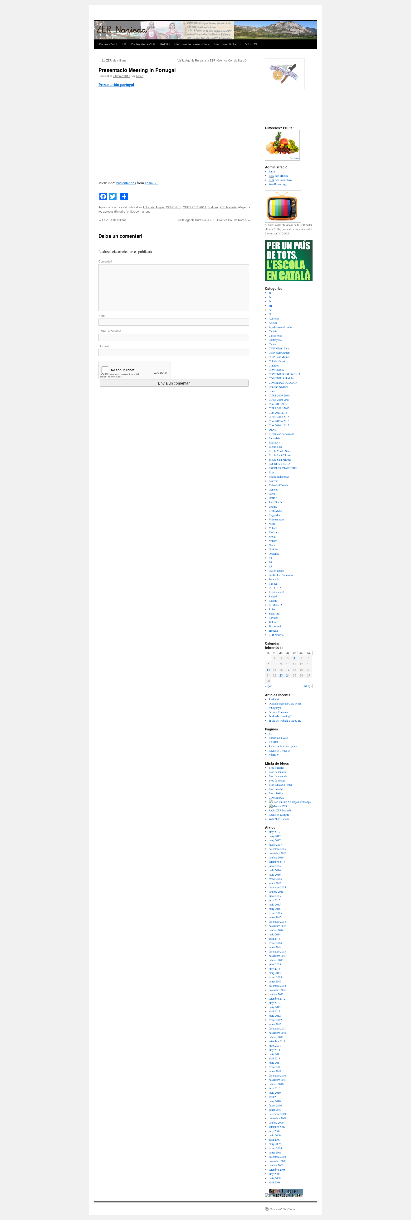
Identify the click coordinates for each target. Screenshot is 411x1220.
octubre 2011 (276, 1037)
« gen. (269, 686)
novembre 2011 (277, 1032)
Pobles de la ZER (143, 44)
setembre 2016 (277, 861)
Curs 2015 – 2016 (279, 421)
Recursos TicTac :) (227, 44)
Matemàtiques (276, 519)
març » (307, 686)
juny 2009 (274, 1131)
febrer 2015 (275, 913)
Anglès (160, 207)
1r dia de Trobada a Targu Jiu (285, 720)
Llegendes (274, 515)
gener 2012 (275, 1024)
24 (287, 675)
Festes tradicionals (279, 476)
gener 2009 (275, 1152)
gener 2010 (275, 1109)
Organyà (274, 553)
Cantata (273, 331)
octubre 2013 (276, 960)
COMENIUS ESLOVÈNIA (285, 374)
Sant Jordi (274, 613)
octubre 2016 (276, 857)
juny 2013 (274, 968)
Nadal (272, 545)
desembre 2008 (277, 1156)
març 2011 (275, 1062)
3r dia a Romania (278, 712)
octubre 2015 (276, 891)
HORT (273, 498)
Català (272, 344)
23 (281, 675)
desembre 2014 (277, 921)
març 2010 (275, 1101)
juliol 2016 (275, 866)
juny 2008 (274, 1174)
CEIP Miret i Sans (279, 348)
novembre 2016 (277, 853)
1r (270, 293)
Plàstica (273, 583)
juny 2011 (274, 1050)
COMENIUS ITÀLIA (281, 378)
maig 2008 (275, 1178)
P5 (270, 566)
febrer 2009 (275, 1148)
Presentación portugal (116, 84)
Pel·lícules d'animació (281, 575)
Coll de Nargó (277, 361)
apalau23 (151, 182)
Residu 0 (274, 699)
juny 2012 (274, 1003)
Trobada (273, 630)
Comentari (105, 261)
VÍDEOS (251, 44)
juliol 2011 (275, 1045)
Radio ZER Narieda (280, 810)
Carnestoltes (276, 335)
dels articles (278, 175)
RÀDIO (165, 44)
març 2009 (275, 1144)
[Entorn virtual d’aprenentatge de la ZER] (278, 806)
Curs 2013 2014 (278, 412)
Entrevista (274, 438)
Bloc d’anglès (276, 767)
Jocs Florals (275, 502)
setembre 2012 (277, 998)
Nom (101, 316)
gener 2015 (275, 917)
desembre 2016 (277, 849)
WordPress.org (277, 184)
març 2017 (275, 840)
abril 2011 (274, 1058)
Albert (139, 76)
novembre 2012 (277, 990)
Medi (272, 523)
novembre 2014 (277, 926)
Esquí (272, 472)
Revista (273, 600)
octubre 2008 (276, 1165)
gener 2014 (275, 947)
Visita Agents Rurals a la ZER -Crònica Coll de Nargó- (214, 60)
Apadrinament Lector (281, 327)
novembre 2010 (277, 1080)
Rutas (272, 609)
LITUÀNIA (275, 511)
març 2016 (275, 874)
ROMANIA (276, 605)
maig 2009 (275, 1135)
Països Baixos (276, 570)
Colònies (274, 365)
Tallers (272, 622)
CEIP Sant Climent (279, 352)
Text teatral (275, 626)
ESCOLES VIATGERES (283, 468)
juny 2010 (274, 1088)
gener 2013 (275, 981)
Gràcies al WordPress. (283, 1209)
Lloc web (104, 346)
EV (124, 44)
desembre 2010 (277, 1075)
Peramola (274, 579)
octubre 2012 (276, 994)
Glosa (272, 494)
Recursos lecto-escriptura (192, 44)
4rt (270, 305)
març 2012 (275, 1015)
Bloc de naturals (278, 776)
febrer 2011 (275, 1067)
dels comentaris (280, 180)
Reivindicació (276, 592)
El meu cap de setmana (281, 434)
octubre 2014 (276, 930)
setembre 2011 (277, 1041)
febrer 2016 (275, 879)
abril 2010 (274, 1097)
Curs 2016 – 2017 (279, 425)
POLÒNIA (275, 588)
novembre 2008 (277, 1161)
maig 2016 (275, 870)
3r (270, 301)
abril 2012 (274, 1011)
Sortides (213, 207)
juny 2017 (274, 832)
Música (273, 541)
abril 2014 (274, 938)
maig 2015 (275, 904)
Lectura (273, 506)
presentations (126, 182)
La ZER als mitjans (112, 60)
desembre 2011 (277, 1028)
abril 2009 (274, 1139)
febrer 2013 (275, 977)
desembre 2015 (277, 887)
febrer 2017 (275, 844)
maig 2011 (275, 1054)
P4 (270, 562)
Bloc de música (277, 772)
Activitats (148, 207)
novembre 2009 (277, 1118)
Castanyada (275, 340)
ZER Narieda (228, 207)
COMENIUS (173, 207)
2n (270, 297)
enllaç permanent (138, 211)
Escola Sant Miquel (280, 459)
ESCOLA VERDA (279, 464)
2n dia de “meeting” (280, 716)
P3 (270, 558)
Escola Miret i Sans (280, 451)
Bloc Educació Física (280, 784)
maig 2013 (275, 973)
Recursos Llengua (279, 814)
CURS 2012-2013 (279, 408)
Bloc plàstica (276, 793)
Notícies (273, 549)
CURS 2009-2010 (279, 395)
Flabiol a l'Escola (278, 485)
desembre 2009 (277, 1114)
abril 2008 (274, 1182)
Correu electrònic (109, 331)
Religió (273, 596)
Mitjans (273, 528)
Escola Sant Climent (280, 455)
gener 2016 (275, 883)
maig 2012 (275, 1007)
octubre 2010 (276, 1084)
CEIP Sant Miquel (279, 357)
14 (268, 669)
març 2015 (275, 908)
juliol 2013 (275, 964)
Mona (272, 536)
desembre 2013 (277, 951)
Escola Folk (275, 446)
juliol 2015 (275, 896)
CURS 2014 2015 (279, 417)
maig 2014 (275, 934)
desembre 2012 (277, 985)
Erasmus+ (274, 442)
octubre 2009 (276, 1122)
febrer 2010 (275, 1105)
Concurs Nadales (278, 387)
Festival (273, 481)
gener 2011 (275, 1071)
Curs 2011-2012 (278, 404)
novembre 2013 (277, 956)
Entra (272, 171)
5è (270, 310)
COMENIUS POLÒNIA (283, 382)
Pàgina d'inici (108, 44)
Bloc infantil (276, 789)
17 (287, 669)
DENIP (273, 429)
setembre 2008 (277, 1169)
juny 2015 (274, 900)
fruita (296, 158)
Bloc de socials (277, 780)
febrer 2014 (275, 943)
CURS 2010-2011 (194, 207)
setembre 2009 (277, 1127)
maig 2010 (275, 1092)
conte (272, 391)
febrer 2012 (275, 1020)
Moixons (274, 532)
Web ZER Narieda (279, 819)
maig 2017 (275, 836)
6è (270, 314)
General (273, 489)
